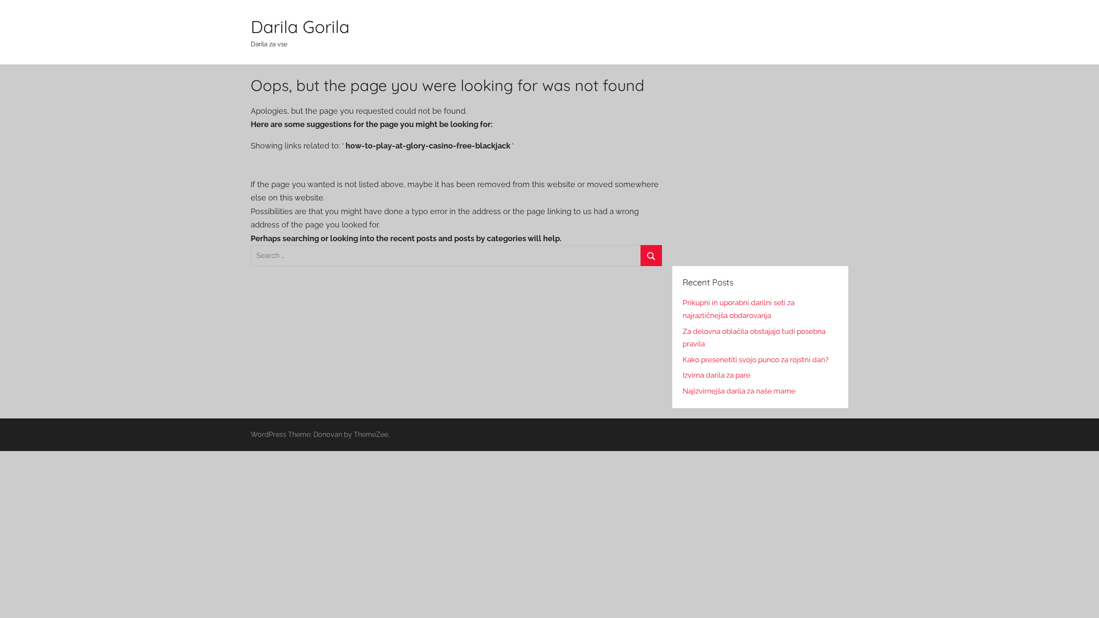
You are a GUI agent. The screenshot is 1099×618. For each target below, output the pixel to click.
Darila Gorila (300, 26)
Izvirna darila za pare (716, 375)
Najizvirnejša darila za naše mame (739, 391)
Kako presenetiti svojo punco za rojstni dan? (756, 359)
